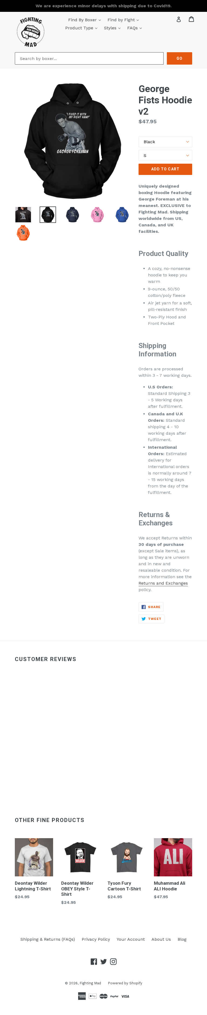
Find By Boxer (86, 19)
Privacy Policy (96, 939)
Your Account (131, 939)
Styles (113, 27)
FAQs (135, 27)
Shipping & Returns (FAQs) (47, 939)
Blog (182, 939)
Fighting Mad (90, 983)
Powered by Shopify (125, 983)
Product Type (82, 27)
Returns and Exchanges (163, 583)
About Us (161, 939)
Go (179, 58)
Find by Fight (125, 19)
